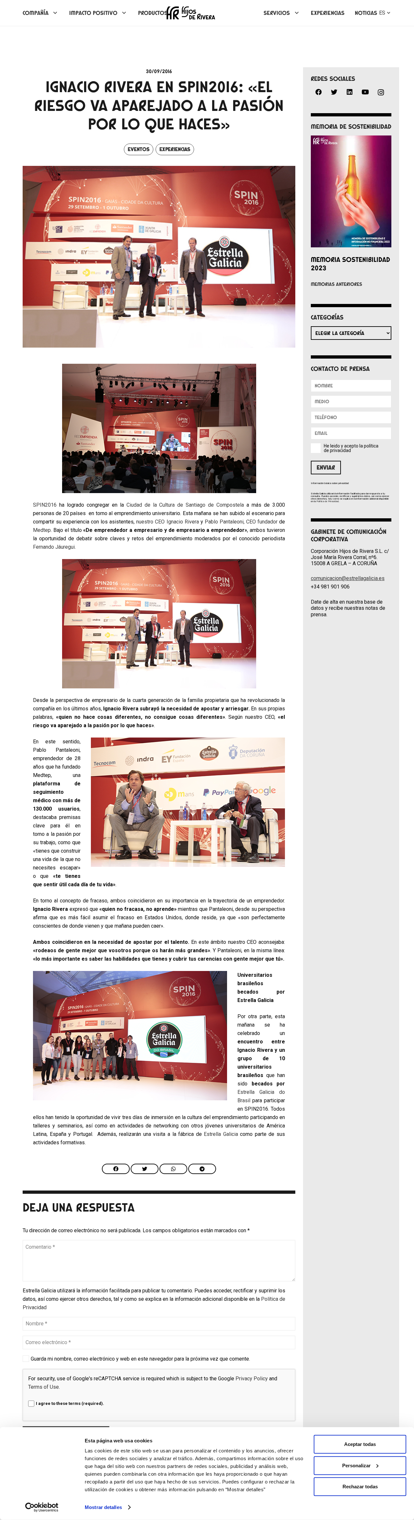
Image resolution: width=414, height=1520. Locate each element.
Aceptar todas (360, 1444)
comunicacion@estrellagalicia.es (348, 578)
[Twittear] (144, 1169)
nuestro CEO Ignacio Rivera (167, 522)
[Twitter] (334, 92)
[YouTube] (365, 92)
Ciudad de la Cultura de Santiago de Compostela (185, 505)
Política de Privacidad (327, 501)
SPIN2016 (45, 505)
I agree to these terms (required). (70, 1403)
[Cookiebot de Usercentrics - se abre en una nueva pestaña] (42, 1507)
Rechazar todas (360, 1486)
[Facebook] (318, 92)
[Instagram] (380, 93)
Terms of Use (43, 1387)
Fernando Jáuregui (54, 547)
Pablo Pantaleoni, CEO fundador (241, 522)
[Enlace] (191, 12)
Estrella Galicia (221, 1134)
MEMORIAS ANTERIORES (336, 284)
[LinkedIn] (349, 92)
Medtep (42, 530)
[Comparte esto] (116, 1169)
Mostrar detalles (103, 1507)
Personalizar (356, 1465)
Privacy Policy (251, 1378)
